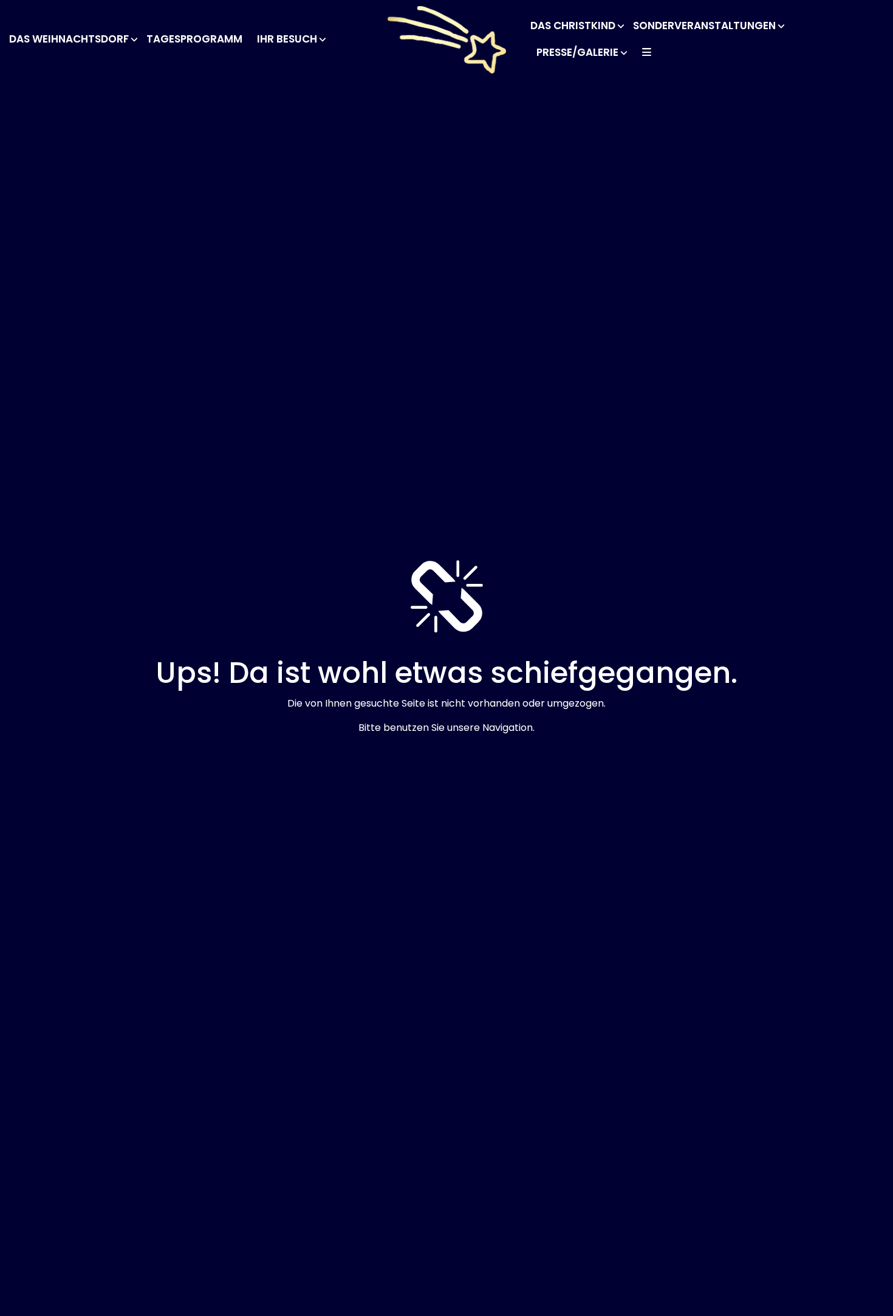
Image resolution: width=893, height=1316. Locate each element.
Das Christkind (572, 25)
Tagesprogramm (194, 39)
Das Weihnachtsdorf (69, 39)
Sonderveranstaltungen (704, 25)
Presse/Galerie (577, 52)
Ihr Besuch (287, 39)
